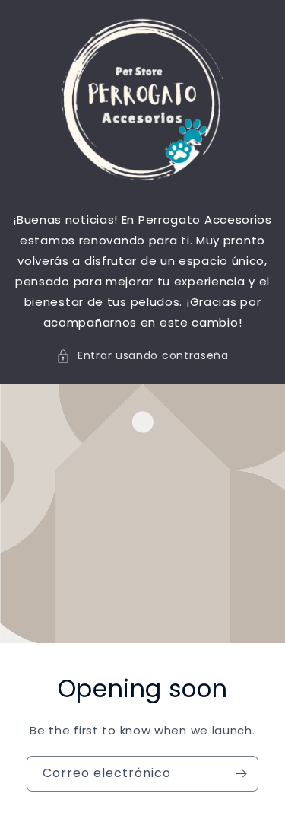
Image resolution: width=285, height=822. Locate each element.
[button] (142, 355)
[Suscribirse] (241, 774)
